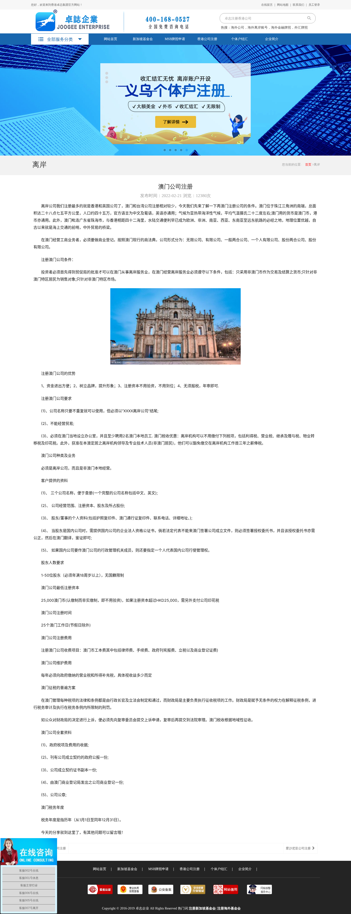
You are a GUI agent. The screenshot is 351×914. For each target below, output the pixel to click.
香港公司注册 (207, 39)
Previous (8, 100)
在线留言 (267, 4)
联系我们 (298, 4)
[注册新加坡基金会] (110, 21)
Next (342, 100)
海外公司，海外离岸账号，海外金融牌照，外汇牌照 (269, 27)
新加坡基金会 (143, 39)
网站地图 (282, 4)
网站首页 (110, 39)
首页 (308, 164)
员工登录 (314, 4)
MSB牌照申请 (175, 39)
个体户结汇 (239, 39)
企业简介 (271, 39)
